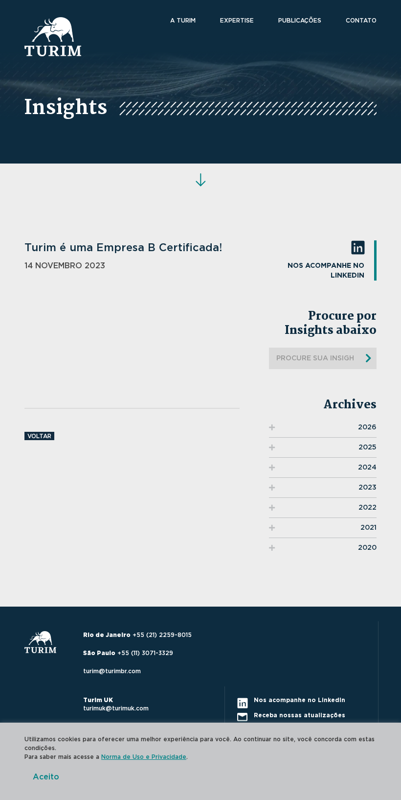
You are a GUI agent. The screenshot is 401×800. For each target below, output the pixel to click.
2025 (367, 447)
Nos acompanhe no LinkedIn (326, 270)
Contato (361, 21)
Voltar (39, 436)
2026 (367, 427)
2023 (367, 487)
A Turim (183, 21)
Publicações (299, 21)
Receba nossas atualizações (299, 715)
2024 (367, 467)
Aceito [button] (46, 777)
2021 (368, 527)
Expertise (237, 21)
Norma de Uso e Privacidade (143, 757)
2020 (367, 547)
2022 (367, 507)
